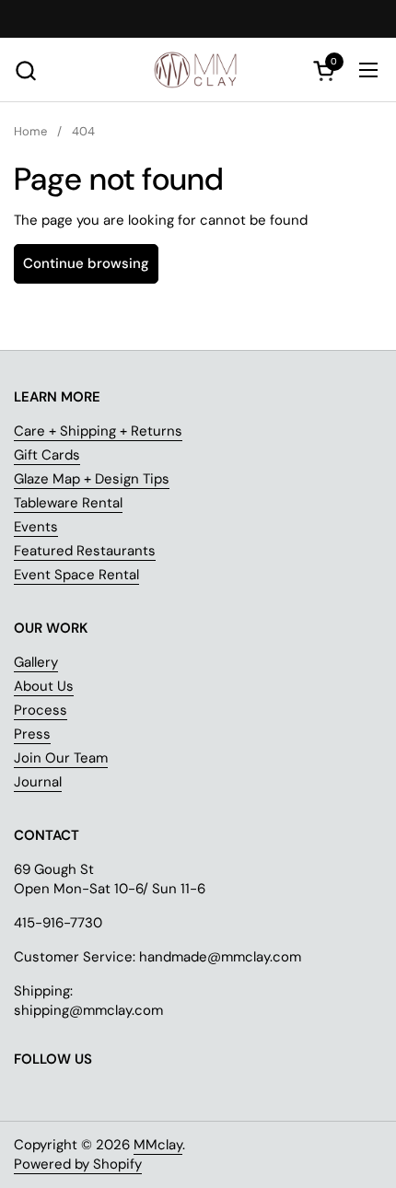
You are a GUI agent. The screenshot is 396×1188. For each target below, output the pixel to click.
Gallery (36, 662)
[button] (25, 70)
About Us (44, 686)
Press (32, 734)
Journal (38, 782)
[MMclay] (198, 70)
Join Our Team (61, 758)
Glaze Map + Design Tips (91, 479)
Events (36, 527)
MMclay (158, 1145)
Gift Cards (47, 455)
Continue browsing (86, 263)
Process (40, 710)
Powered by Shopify (78, 1164)
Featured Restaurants (85, 551)
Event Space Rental (76, 574)
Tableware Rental (68, 503)
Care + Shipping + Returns (98, 431)
